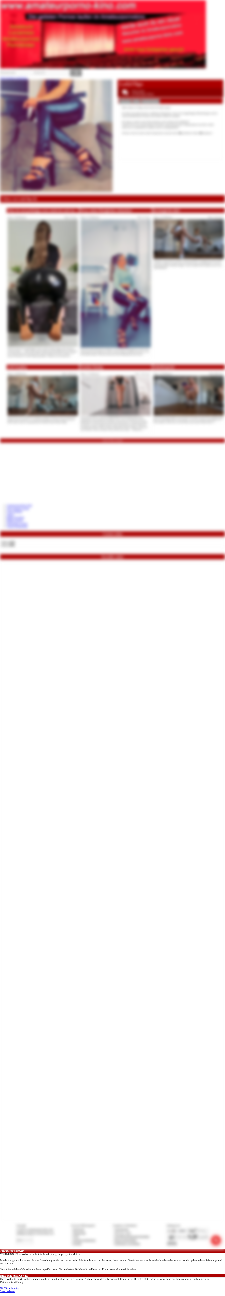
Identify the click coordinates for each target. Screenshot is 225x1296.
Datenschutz (79, 1233)
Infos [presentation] (136, 101)
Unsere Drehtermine (17, 526)
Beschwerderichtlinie (126, 1240)
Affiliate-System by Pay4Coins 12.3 (35, 1233)
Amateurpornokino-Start (19, 505)
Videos (10, 514)
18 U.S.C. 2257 (123, 1233)
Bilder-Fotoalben (15, 517)
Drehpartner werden (17, 523)
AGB (76, 1236)
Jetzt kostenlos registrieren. (14, 78)
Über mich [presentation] (125, 101)
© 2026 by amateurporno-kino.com (34, 1229)
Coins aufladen (14, 511)
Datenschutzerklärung (11, 1282)
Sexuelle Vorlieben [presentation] (150, 101)
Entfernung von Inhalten (127, 1243)
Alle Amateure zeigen (18, 508)
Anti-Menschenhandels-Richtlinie (131, 1236)
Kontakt (77, 1243)
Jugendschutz (122, 1229)
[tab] (125, 101)
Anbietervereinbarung (84, 1240)
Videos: (8, 542)
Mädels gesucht (15, 520)
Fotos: (8, 545)
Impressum (78, 1229)
